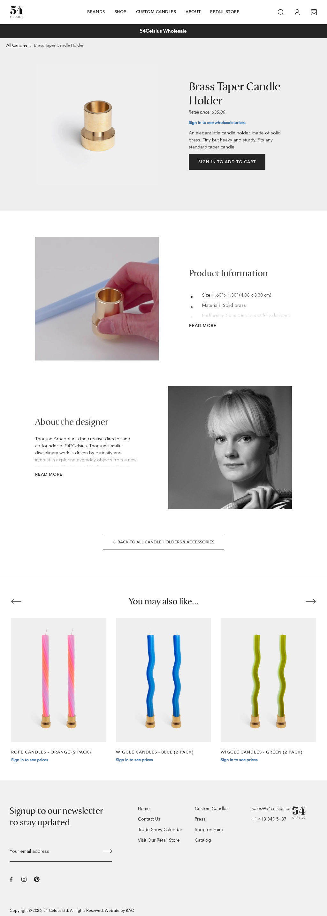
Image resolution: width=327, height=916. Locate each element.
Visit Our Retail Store (159, 840)
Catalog (203, 840)
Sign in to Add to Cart (227, 161)
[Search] (280, 12)
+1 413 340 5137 (269, 819)
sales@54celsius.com (273, 808)
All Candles (16, 45)
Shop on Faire (209, 829)
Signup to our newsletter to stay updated (56, 817)
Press (200, 819)
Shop (120, 11)
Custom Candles (156, 11)
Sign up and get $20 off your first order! (163, 31)
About (193, 11)
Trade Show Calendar (160, 829)
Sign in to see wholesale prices (217, 122)
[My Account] (297, 12)
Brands (96, 11)
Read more (203, 325)
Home (144, 808)
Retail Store (225, 11)
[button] (70, 31)
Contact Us (149, 819)
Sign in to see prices (29, 759)
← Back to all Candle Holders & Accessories (163, 542)
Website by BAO (119, 910)
